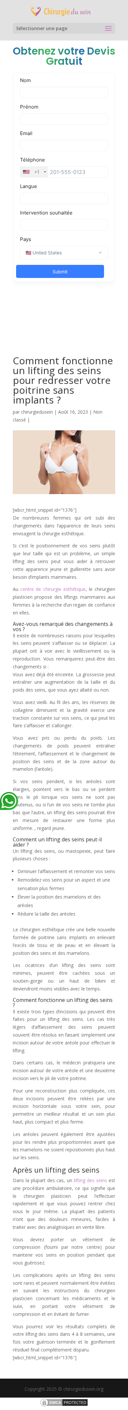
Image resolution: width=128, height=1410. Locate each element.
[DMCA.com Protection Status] (64, 1405)
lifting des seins (90, 1180)
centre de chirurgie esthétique (53, 589)
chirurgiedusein (37, 412)
